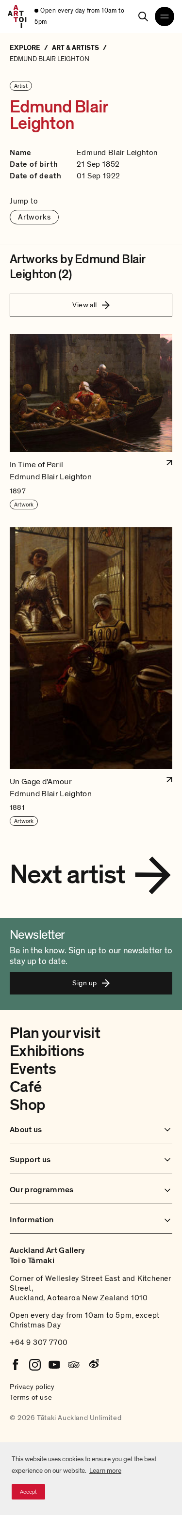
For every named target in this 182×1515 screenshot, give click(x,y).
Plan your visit (55, 1033)
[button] (91, 422)
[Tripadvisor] (74, 1365)
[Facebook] (15, 1365)
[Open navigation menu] (164, 16)
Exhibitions (47, 1051)
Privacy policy (32, 1386)
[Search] (143, 16)
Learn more (105, 1470)
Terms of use (31, 1397)
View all (84, 305)
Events (33, 1069)
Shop (27, 1105)
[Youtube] (54, 1365)
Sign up (84, 983)
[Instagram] (35, 1365)
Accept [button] (28, 1492)
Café (25, 1087)
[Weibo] (93, 1365)
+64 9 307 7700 (39, 1342)
